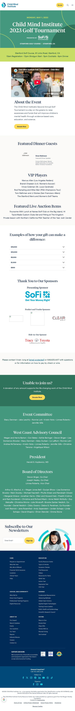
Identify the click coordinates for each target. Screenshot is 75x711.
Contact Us (13, 643)
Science (42, 591)
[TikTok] (52, 678)
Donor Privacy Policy (47, 702)
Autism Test (42, 581)
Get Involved (42, 634)
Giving (41, 617)
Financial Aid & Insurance (17, 570)
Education (43, 558)
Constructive (41, 700)
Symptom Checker (44, 567)
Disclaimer (58, 702)
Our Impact (13, 620)
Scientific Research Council (47, 612)
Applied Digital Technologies (47, 603)
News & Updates (15, 623)
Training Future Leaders (46, 606)
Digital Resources (15, 603)
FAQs (11, 578)
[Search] (67, 5)
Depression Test (43, 584)
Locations (13, 573)
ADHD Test (42, 578)
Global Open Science (45, 601)
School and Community (19, 591)
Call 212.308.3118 (37, 671)
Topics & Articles (44, 564)
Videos (41, 573)
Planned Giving (43, 631)
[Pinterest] (35, 678)
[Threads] (48, 678)
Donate (60, 5)
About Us (13, 617)
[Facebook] (23, 678)
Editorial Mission (15, 637)
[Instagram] (31, 678)
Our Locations (14, 628)
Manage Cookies (38, 706)
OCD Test (41, 587)
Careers (12, 640)
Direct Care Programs (16, 598)
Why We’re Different (16, 567)
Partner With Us (43, 628)
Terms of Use (18, 702)
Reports (12, 634)
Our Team (13, 631)
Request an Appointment (17, 561)
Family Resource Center (46, 561)
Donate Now (21, 126)
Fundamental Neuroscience (47, 595)
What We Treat (14, 564)
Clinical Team (14, 575)
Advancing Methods (45, 598)
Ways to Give (42, 620)
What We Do (13, 595)
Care (11, 558)
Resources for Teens (45, 575)
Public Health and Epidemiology (48, 609)
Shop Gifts (42, 626)
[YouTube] (43, 678)
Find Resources (43, 570)
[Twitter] (27, 678)
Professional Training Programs (19, 601)
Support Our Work (18, 651)
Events (12, 626)
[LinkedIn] (39, 678)
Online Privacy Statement (31, 702)
